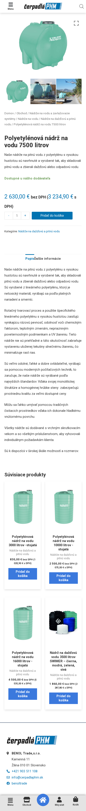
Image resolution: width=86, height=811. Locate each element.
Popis (29, 259)
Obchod (22, 113)
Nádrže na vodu (28, 118)
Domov (9, 113)
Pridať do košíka (52, 216)
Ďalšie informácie (47, 259)
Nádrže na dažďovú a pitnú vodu (39, 231)
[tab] (29, 258)
